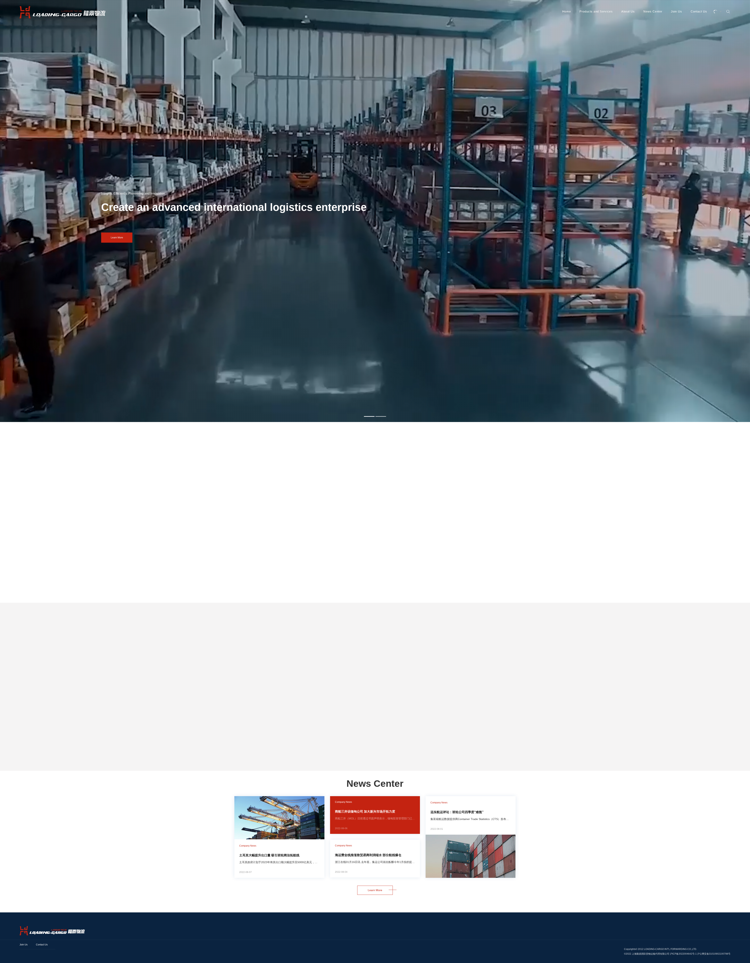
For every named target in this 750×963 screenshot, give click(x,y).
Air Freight (511, 764)
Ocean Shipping (326, 764)
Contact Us (699, 11)
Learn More (92, 237)
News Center (652, 11)
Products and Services (596, 11)
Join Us (676, 11)
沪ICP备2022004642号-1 (683, 953)
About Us (628, 11)
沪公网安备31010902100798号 (713, 953)
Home (566, 11)
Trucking (128, 764)
